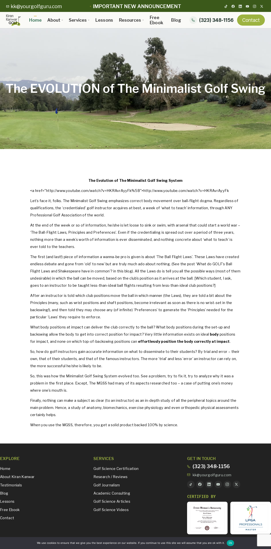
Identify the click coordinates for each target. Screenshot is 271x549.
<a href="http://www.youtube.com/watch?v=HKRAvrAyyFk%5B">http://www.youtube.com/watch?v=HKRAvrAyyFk (129, 191)
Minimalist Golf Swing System (91, 376)
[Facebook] (233, 6)
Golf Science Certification (115, 469)
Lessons (104, 20)
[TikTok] (226, 6)
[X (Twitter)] (262, 6)
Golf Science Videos (111, 510)
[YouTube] (247, 6)
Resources (130, 20)
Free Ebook (156, 20)
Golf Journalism (106, 485)
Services (78, 20)
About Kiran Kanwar (17, 477)
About (53, 20)
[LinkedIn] (240, 6)
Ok (230, 542)
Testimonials (11, 485)
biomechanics (115, 408)
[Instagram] (254, 6)
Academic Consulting (111, 493)
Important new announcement (137, 6)
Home (35, 20)
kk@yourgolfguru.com (212, 475)
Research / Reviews (110, 477)
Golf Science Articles (111, 501)
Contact (251, 20)
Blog (176, 20)
